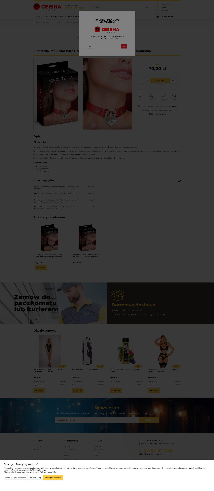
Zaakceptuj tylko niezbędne (15, 477)
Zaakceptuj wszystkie (53, 477)
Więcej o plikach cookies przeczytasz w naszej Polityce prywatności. (30, 472)
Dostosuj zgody (35, 477)
